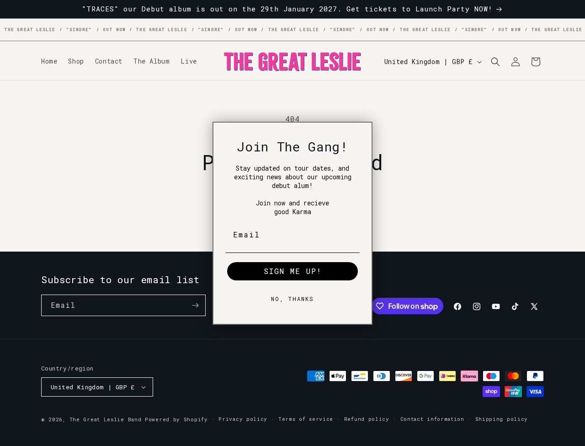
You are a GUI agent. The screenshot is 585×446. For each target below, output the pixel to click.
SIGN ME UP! (293, 270)
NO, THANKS (292, 298)
